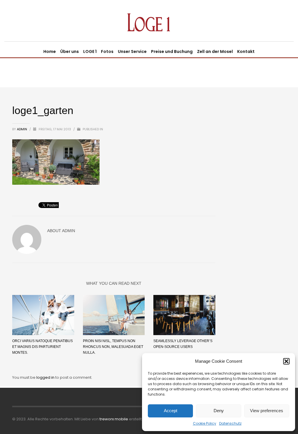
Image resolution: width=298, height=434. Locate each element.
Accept (170, 410)
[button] (286, 361)
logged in (45, 377)
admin (22, 129)
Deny (219, 410)
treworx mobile (114, 419)
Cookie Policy (204, 423)
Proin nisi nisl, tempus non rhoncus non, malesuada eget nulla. (113, 347)
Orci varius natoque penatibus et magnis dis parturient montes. (42, 347)
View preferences (266, 410)
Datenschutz (230, 423)
